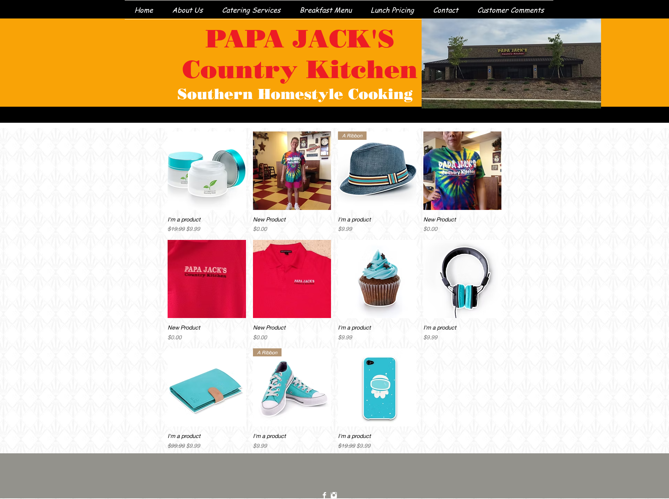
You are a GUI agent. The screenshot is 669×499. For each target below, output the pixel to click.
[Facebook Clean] (324, 495)
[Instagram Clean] (334, 495)
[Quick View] (207, 170)
